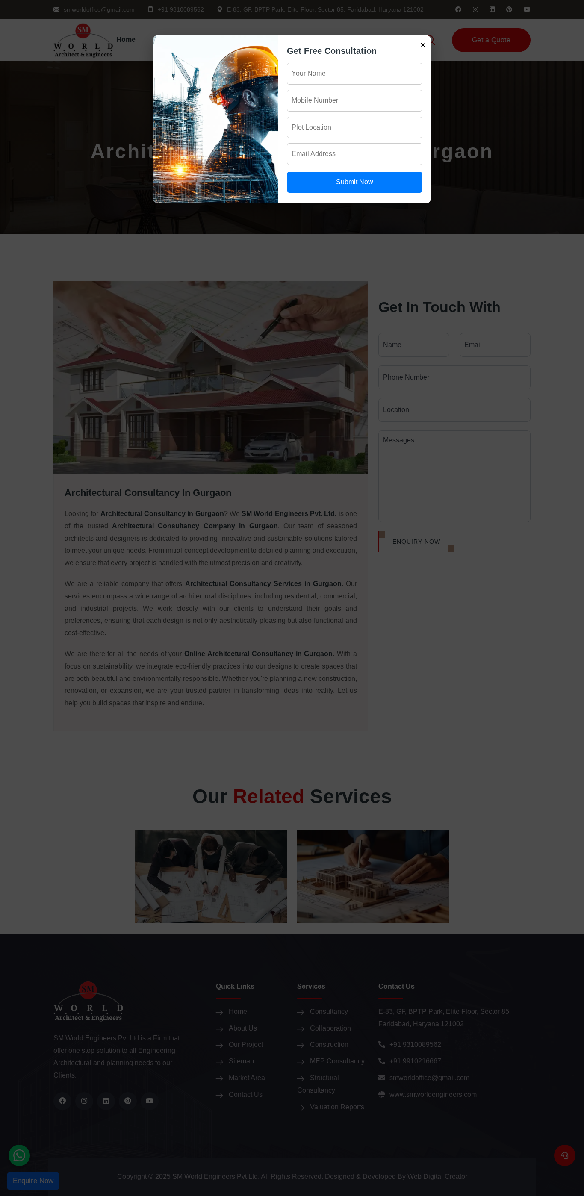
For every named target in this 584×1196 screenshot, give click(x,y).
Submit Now (354, 182)
